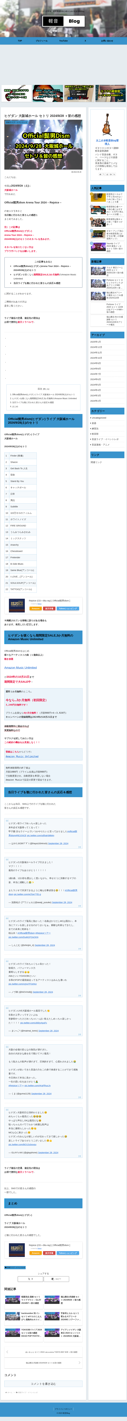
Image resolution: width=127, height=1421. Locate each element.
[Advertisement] (63, 64)
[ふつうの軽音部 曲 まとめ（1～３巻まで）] (110, 93)
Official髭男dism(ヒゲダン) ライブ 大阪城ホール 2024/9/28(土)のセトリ (43, 398)
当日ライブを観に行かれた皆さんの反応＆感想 (33, 406)
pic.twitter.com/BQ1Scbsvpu (22, 1148)
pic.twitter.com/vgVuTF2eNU (23, 988)
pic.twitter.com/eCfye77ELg (27, 898)
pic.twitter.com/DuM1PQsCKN (23, 941)
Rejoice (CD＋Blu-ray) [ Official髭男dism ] (49, 604)
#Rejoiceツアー (43, 937)
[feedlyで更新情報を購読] (110, 174)
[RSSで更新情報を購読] (114, 174)
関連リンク (96, 462)
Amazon (36, 612)
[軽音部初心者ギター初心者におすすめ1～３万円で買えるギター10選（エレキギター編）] (16, 93)
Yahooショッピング (68, 612)
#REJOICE (21, 839)
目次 (40, 392)
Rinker (40, 607)
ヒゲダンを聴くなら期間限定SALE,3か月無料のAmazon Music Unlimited (44, 402)
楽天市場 (49, 612)
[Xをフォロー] (103, 174)
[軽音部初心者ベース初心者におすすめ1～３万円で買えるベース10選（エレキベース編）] (48, 93)
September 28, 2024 (58, 847)
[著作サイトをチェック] (100, 174)
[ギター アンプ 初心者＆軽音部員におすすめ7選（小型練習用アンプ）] (79, 93)
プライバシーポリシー (63, 1417)
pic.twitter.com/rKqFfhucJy (38, 1089)
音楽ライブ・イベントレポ (16, 1275)
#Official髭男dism (26, 937)
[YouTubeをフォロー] (107, 174)
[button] (56, 1287)
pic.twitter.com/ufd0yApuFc (33, 1026)
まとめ (15, 410)
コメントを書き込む (43, 1391)
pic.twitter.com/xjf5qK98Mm (40, 839)
